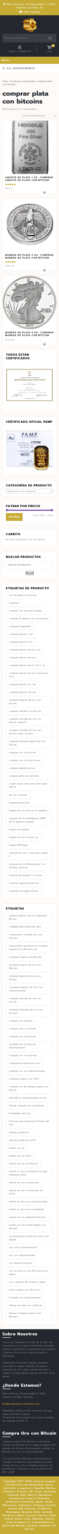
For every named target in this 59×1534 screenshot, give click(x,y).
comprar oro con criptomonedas (27, 1071)
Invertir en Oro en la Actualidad (26, 1209)
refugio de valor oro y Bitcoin (25, 1305)
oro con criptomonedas (22, 1255)
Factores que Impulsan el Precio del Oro (29, 1123)
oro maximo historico (21, 1263)
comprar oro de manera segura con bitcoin (28, 1088)
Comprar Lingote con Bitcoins (25, 957)
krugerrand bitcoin (19, 802)
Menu (6, 60)
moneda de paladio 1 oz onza (25, 875)
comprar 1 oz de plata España (25, 610)
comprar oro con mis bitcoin (24, 760)
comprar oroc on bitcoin (22, 1028)
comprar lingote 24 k (21, 642)
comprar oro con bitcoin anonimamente (22, 1046)
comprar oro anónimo (21, 1021)
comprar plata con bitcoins (24, 776)
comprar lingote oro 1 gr (22, 684)
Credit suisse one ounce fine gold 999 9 (28, 785)
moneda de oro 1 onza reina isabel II (28, 854)
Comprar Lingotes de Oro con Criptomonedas (25, 989)
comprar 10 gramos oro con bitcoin (28, 618)
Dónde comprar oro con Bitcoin (26, 1105)
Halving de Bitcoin (19, 1132)
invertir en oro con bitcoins (24, 1182)
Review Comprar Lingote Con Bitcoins (25, 1314)
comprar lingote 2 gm (21, 634)
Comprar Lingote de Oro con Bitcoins (25, 966)
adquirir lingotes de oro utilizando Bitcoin (28, 917)
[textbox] (29, 491)
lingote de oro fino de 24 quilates (28, 810)
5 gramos (14, 603)
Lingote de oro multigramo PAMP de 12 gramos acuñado (27, 820)
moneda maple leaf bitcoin (24, 883)
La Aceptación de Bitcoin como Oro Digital (29, 1238)
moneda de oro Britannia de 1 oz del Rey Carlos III (27, 865)
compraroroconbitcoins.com (24, 1063)
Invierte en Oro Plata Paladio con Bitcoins (27, 1226)
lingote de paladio (19, 829)
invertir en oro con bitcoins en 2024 (26, 1192)
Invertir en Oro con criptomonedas (28, 1201)
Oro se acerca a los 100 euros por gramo (28, 1272)
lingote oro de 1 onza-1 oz (23, 837)
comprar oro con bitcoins (23, 1055)
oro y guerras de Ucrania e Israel (27, 1282)
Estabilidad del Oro (19, 1113)
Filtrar (14, 517)
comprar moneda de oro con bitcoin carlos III (25, 720)
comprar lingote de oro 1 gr (24, 649)
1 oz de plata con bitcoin (23, 595)
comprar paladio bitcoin (22, 768)
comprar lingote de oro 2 (23, 657)
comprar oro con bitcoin (22, 752)
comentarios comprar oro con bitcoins (25, 936)
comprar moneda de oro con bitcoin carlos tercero (25, 731)
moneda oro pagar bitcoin (23, 891)
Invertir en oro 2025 (20, 1156)
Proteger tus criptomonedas (25, 1297)
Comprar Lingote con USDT (24, 1079)
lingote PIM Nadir (18, 845)
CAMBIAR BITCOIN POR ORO (25, 927)
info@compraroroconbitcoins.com (21, 1404)
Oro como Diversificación (23, 1247)
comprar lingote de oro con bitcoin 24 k (28, 674)
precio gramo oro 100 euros (24, 1290)
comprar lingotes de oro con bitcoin (25, 701)
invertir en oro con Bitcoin (23, 1163)
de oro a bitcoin (18, 795)
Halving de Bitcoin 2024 (22, 1140)
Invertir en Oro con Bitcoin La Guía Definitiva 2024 (28, 1173)
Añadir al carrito (44, 192)
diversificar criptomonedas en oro (28, 1098)
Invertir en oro (17, 1148)
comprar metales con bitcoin (25, 711)
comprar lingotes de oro (22, 692)
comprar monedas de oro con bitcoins (25, 1011)
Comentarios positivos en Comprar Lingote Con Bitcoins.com (28, 947)
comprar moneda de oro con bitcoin (25, 1000)
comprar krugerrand (20, 626)
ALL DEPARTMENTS (21, 68)
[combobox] (29, 491)
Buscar (50, 38)
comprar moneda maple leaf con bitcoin (27, 743)
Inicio (5, 81)
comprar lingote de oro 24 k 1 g (27, 665)
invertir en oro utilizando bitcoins (27, 1217)
